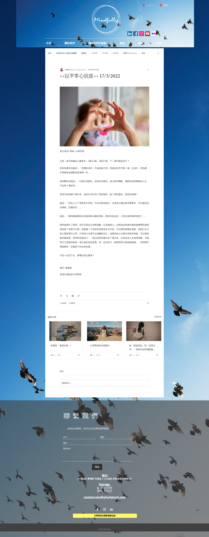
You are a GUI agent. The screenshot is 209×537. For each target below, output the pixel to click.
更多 (143, 53)
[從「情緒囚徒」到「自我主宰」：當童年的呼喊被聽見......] (143, 331)
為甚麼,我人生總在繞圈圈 (66, 53)
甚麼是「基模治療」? (61, 346)
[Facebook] (135, 33)
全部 (49, 53)
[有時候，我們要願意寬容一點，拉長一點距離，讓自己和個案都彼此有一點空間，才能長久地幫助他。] (104, 331)
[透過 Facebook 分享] (61, 296)
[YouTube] (147, 33)
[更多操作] (147, 69)
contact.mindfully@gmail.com (104, 497)
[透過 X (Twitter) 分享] (67, 296)
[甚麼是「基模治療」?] (65, 331)
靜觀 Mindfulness (130, 53)
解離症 (84, 53)
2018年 (94, 53)
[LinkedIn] (129, 33)
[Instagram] (141, 33)
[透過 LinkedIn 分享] (73, 296)
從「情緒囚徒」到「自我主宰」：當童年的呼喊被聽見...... (142, 348)
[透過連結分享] (79, 296)
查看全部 (158, 317)
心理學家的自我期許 (100, 346)
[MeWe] (153, 33)
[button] (158, 53)
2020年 (115, 53)
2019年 (105, 53)
